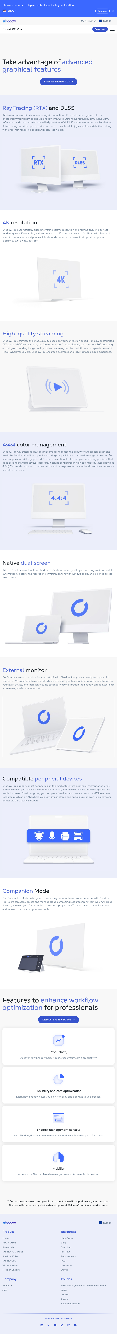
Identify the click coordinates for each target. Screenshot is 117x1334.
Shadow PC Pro (10, 1256)
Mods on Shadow (11, 1269)
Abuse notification (70, 1303)
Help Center (67, 1238)
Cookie (64, 1299)
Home (5, 1238)
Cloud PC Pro (12, 29)
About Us (7, 1285)
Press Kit (65, 1251)
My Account (87, 20)
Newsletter (67, 1265)
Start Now (100, 29)
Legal (64, 1290)
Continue (102, 11)
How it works (9, 1242)
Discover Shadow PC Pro (58, 81)
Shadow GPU (9, 1260)
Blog (63, 1242)
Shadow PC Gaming (12, 1251)
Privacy (65, 1294)
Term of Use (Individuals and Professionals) (83, 1285)
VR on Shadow (10, 1265)
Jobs (4, 1290)
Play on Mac (8, 1247)
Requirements (68, 1256)
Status (64, 1269)
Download (66, 1247)
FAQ (63, 1260)
